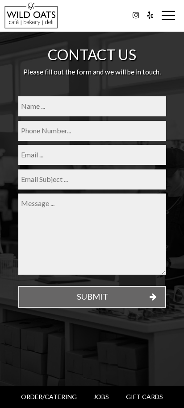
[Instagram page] (136, 15)
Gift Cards (144, 396)
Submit (92, 296)
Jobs (101, 396)
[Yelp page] (150, 15)
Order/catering (49, 396)
